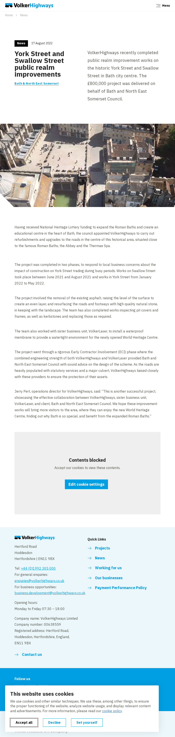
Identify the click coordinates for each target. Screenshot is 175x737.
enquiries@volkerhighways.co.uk (39, 581)
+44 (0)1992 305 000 (38, 568)
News (24, 15)
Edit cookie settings (86, 484)
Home (9, 15)
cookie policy (112, 711)
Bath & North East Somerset (37, 83)
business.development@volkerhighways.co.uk (50, 593)
